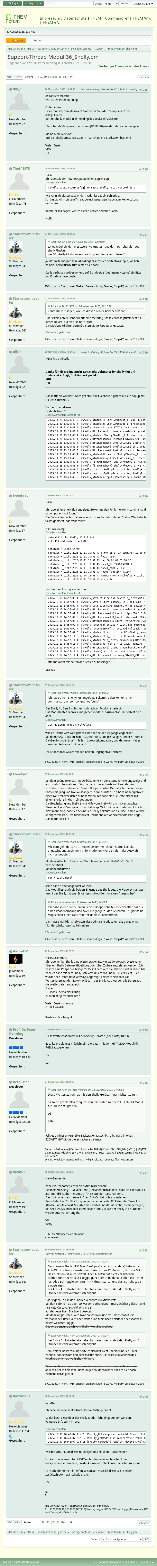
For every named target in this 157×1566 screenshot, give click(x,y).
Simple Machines (30, 1562)
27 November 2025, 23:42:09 (60, 298)
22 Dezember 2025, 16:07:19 (59, 951)
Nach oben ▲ (147, 1561)
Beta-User (21, 1082)
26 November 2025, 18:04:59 (60, 89)
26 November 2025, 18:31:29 (60, 168)
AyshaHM (20, 951)
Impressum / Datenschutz (63, 18)
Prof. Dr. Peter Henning (22, 1031)
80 (45, 77)
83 (60, 77)
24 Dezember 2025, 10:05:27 (59, 1081)
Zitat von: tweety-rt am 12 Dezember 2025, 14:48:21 (80, 842)
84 (64, 77)
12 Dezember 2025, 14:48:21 (59, 774)
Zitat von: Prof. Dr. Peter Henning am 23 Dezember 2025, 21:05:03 (87, 1090)
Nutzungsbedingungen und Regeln (118, 1561)
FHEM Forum (16, 19)
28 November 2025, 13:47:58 (60, 351)
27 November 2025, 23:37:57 (60, 233)
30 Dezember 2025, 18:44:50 (59, 1249)
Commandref (117, 18)
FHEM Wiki (142, 18)
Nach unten (14, 77)
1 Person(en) (51, 332)
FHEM (96, 18)
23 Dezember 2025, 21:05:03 (59, 1029)
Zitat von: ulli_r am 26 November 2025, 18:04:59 (78, 242)
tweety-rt (20, 495)
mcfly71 (19, 1172)
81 (49, 77)
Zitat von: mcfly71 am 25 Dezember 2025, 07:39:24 (79, 1261)
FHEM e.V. (51, 22)
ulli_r (17, 89)
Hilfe (94, 1561)
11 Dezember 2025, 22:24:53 (59, 684)
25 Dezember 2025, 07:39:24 (59, 1171)
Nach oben (13, 1522)
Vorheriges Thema (111, 66)
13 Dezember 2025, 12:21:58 (59, 834)
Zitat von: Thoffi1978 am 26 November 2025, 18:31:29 (81, 306)
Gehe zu (95, 1539)
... (41, 77)
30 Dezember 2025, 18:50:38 (59, 1396)
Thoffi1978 (21, 168)
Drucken (144, 77)
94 (71, 77)
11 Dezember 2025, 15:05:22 (59, 495)
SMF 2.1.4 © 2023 (12, 1562)
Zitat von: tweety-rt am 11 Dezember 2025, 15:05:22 (80, 693)
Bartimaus (21, 1396)
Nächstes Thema (137, 66)
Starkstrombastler (24, 236)
